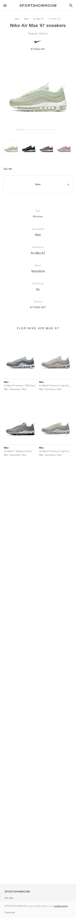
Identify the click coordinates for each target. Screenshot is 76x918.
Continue (10, 912)
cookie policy (61, 906)
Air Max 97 (38, 19)
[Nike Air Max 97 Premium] (28, 147)
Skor (17, 19)
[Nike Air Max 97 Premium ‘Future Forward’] (46, 147)
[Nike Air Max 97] (11, 147)
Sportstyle (38, 270)
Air (38, 289)
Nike (26, 19)
